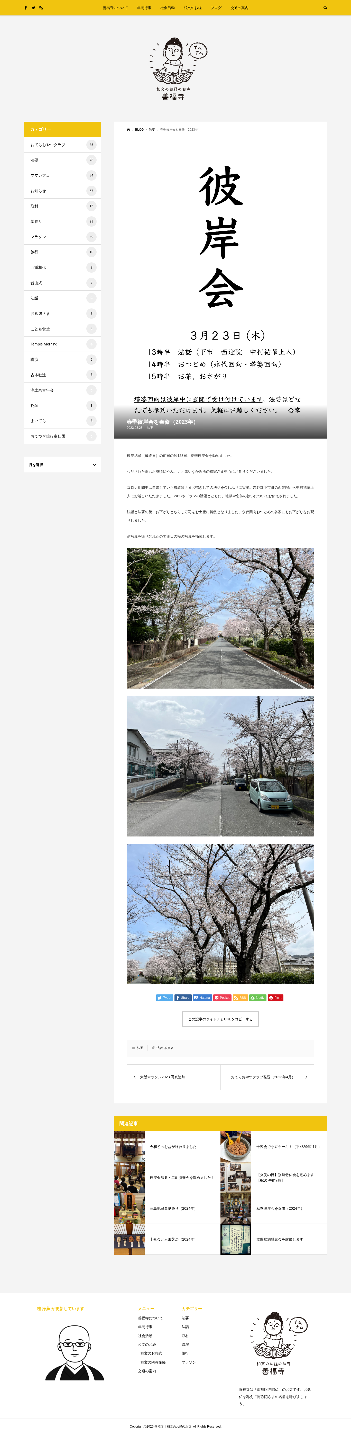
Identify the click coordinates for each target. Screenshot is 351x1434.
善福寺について (115, 8)
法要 (150, 428)
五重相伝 (62, 267)
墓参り (62, 221)
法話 (159, 1048)
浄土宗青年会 (62, 390)
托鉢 (62, 405)
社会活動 (167, 8)
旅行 (62, 252)
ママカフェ (62, 175)
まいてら (62, 420)
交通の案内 (239, 8)
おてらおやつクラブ (62, 144)
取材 (62, 206)
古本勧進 (62, 375)
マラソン (62, 237)
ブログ (216, 8)
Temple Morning (62, 344)
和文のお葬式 (151, 1353)
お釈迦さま (62, 313)
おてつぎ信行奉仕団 (62, 436)
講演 (62, 359)
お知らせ (62, 191)
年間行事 (144, 8)
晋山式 (62, 283)
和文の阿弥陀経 (153, 1362)
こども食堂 (62, 329)
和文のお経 (193, 8)
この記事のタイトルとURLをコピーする (220, 1019)
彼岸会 (168, 1048)
